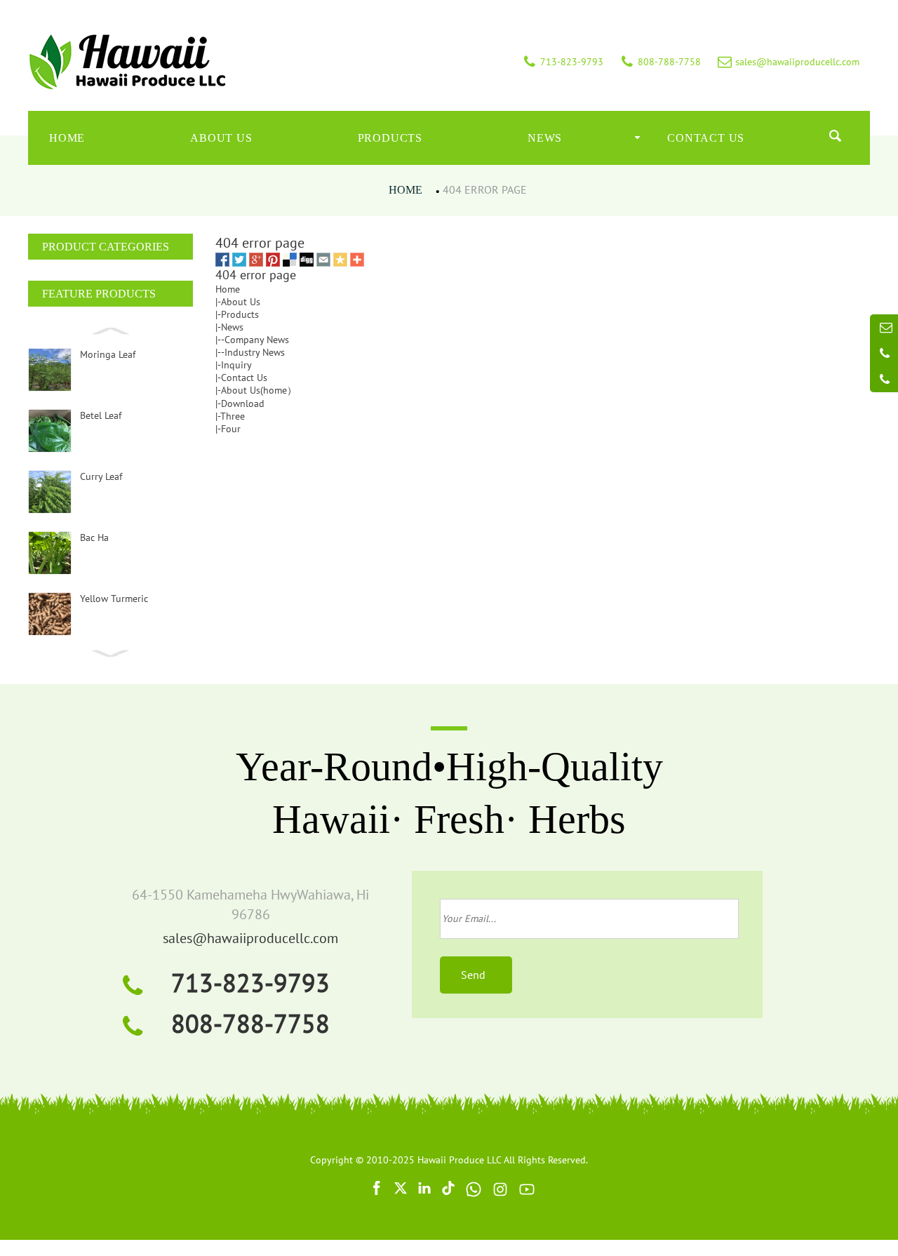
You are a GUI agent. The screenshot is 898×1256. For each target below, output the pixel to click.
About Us (221, 138)
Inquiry (236, 365)
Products (390, 138)
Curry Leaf (101, 476)
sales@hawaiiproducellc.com (250, 938)
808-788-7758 (250, 1023)
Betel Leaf (100, 415)
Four (231, 428)
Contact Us (705, 138)
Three (232, 416)
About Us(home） (259, 390)
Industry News (254, 352)
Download (242, 403)
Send (476, 975)
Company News (256, 339)
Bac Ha (94, 537)
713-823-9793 (250, 982)
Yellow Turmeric (114, 598)
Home (405, 190)
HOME (67, 138)
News (545, 138)
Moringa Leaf (107, 354)
